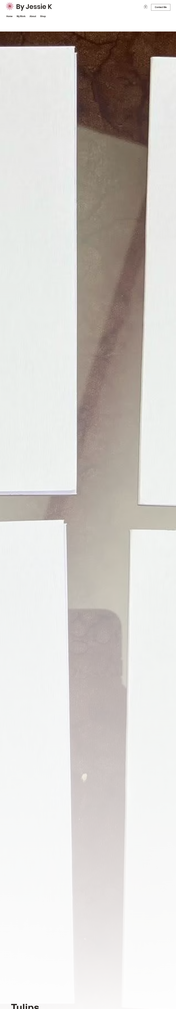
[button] (145, 7)
